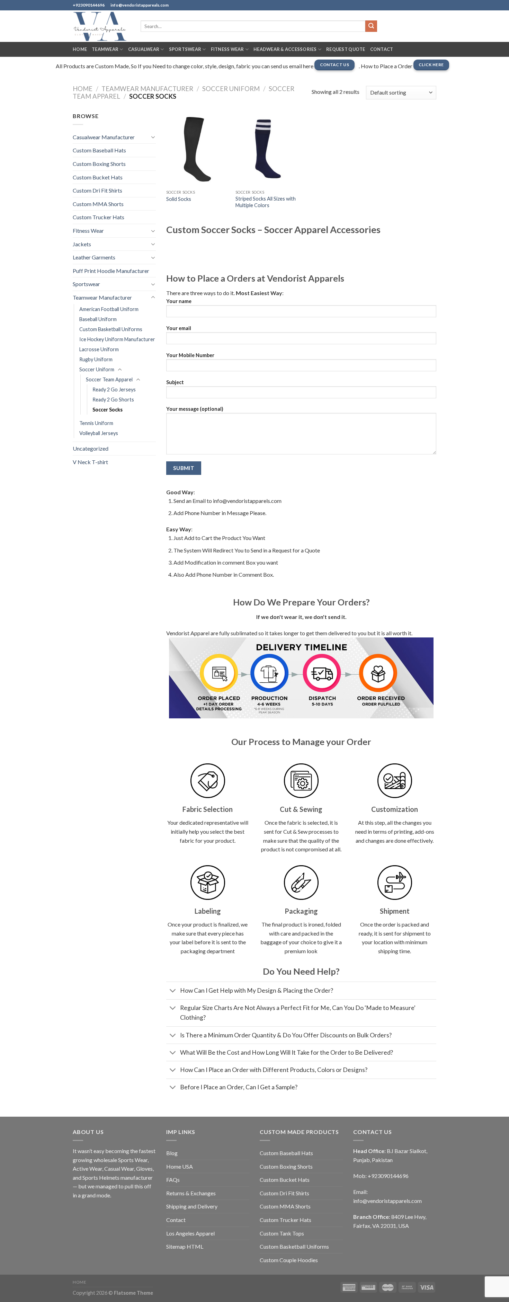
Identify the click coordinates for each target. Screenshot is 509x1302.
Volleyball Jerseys (98, 433)
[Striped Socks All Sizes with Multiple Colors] (266, 149)
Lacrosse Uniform (99, 349)
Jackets (82, 244)
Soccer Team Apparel (109, 379)
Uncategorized (90, 448)
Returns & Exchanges (191, 1193)
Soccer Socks (107, 410)
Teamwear (105, 49)
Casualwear (144, 49)
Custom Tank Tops (282, 1233)
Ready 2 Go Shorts (113, 399)
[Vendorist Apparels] (101, 26)
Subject (175, 382)
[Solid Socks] (197, 149)
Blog (172, 1153)
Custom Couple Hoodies (289, 1260)
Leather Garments (94, 257)
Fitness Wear (227, 49)
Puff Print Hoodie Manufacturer (111, 270)
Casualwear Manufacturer (104, 137)
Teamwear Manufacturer (147, 88)
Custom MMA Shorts (98, 204)
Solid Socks (178, 199)
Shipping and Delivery (191, 1206)
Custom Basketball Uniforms (110, 329)
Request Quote (345, 49)
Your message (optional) (194, 409)
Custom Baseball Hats (99, 150)
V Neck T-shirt (90, 462)
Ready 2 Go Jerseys (114, 389)
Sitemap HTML (184, 1246)
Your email (178, 328)
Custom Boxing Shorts (99, 163)
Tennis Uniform (96, 423)
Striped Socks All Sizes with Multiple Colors (265, 202)
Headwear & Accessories (285, 49)
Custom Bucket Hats (98, 177)
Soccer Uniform (231, 88)
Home (80, 49)
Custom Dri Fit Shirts (97, 190)
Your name (178, 301)
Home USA (179, 1166)
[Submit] (371, 26)
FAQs (173, 1179)
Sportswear (185, 49)
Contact (381, 49)
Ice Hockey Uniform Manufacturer (117, 339)
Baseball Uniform (98, 319)
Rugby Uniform (96, 359)
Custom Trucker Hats (98, 217)
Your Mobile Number (190, 355)
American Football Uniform (109, 309)
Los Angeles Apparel (190, 1233)
